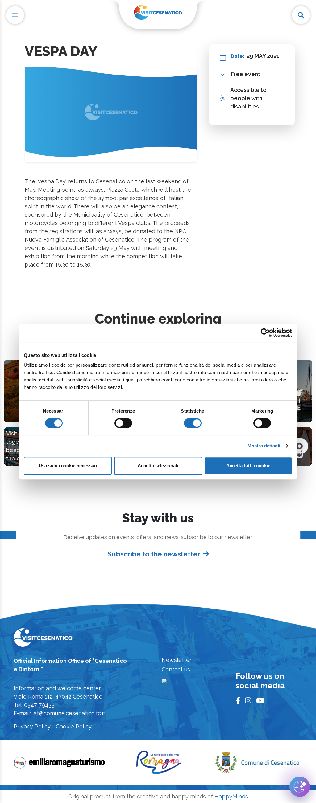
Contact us (176, 669)
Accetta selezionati (158, 465)
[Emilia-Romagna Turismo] (60, 764)
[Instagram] (248, 700)
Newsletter (177, 660)
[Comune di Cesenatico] (257, 764)
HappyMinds (231, 796)
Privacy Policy (32, 726)
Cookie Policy (74, 726)
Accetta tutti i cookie (248, 465)
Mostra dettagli (264, 445)
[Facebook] (238, 700)
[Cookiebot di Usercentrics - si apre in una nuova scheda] (265, 332)
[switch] (123, 423)
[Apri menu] (15, 15)
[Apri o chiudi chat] (299, 787)
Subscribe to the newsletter (153, 554)
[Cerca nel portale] (301, 15)
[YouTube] (260, 700)
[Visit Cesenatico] (43, 639)
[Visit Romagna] (158, 764)
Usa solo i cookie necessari (68, 465)
